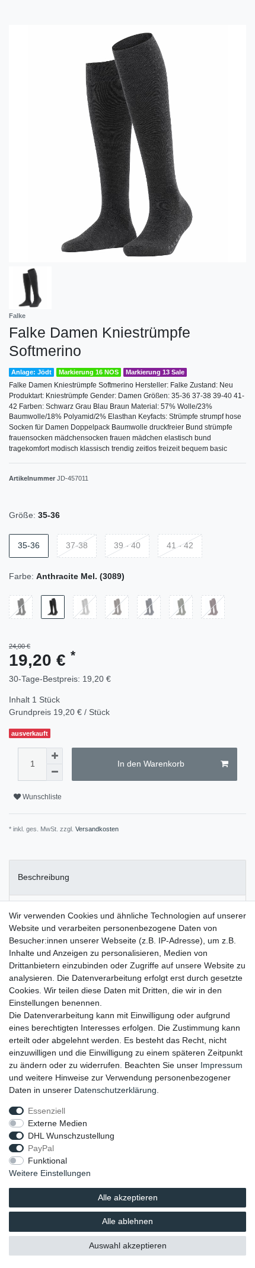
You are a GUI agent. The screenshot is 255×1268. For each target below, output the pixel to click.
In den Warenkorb (150, 763)
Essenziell (46, 1111)
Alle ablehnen (127, 1221)
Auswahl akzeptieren (128, 1245)
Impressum (221, 1065)
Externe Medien (57, 1123)
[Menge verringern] (54, 772)
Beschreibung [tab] (43, 877)
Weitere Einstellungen (50, 1173)
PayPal (41, 1148)
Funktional (47, 1160)
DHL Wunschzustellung (71, 1135)
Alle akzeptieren (128, 1197)
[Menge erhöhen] (54, 756)
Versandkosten (97, 828)
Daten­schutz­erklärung (115, 1090)
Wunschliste (41, 797)
